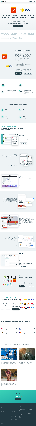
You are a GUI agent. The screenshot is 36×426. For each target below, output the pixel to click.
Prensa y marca (21, 410)
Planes (12, 415)
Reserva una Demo (14, 419)
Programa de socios (21, 417)
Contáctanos (31, 1)
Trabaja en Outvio (22, 409)
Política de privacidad (21, 412)
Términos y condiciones (21, 415)
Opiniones (29, 413)
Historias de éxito (13, 416)
